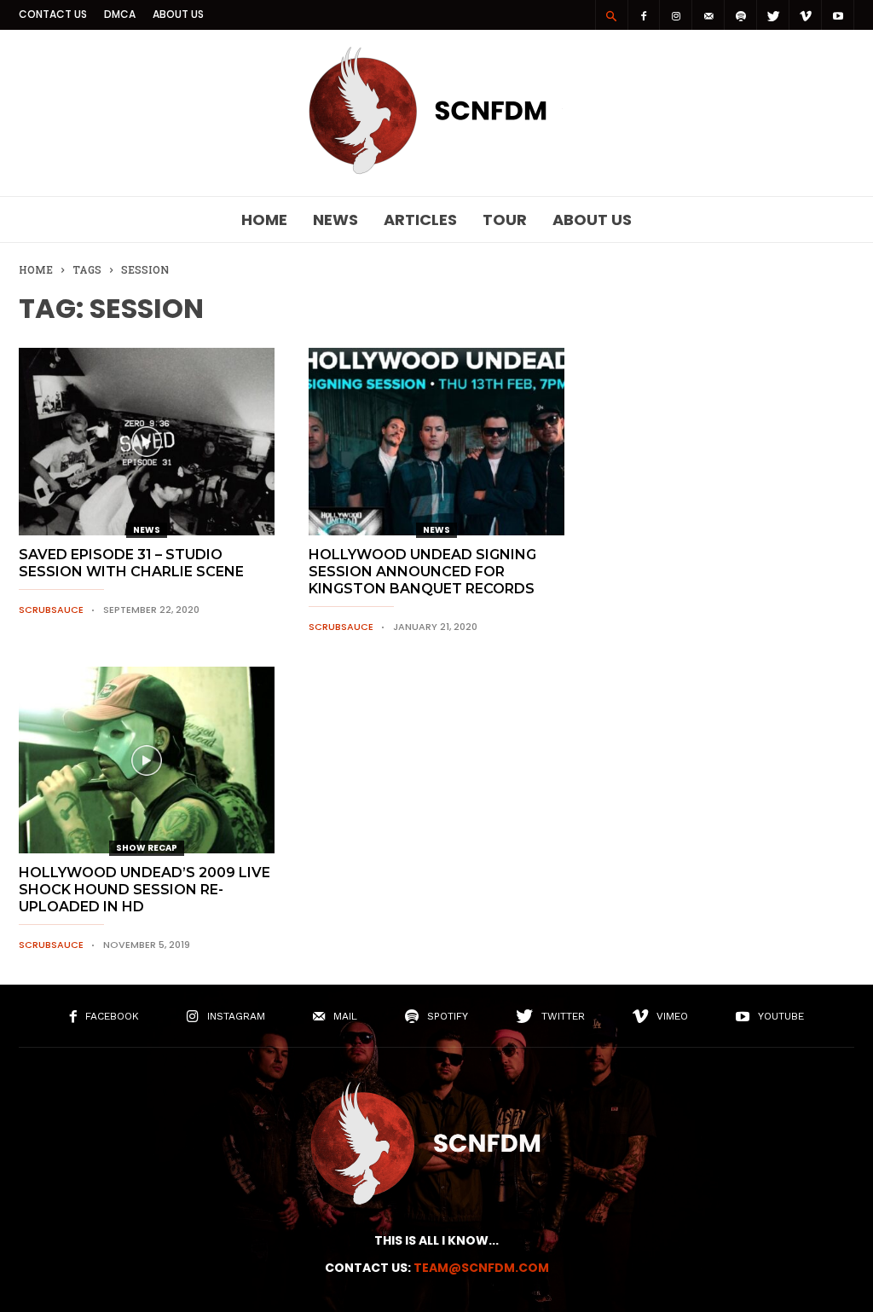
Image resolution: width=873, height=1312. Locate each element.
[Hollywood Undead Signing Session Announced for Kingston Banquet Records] (436, 441)
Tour (505, 219)
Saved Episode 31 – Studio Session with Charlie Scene (131, 563)
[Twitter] (773, 15)
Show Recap (146, 847)
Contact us (53, 14)
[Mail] (708, 15)
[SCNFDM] (436, 169)
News (335, 219)
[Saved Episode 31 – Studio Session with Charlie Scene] (147, 441)
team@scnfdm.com (481, 1267)
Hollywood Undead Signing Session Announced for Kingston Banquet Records (422, 571)
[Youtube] (838, 15)
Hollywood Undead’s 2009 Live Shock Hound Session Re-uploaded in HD (144, 889)
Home (264, 219)
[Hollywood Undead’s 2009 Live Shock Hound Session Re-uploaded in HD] (147, 760)
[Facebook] (643, 15)
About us (178, 14)
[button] (611, 15)
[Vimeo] (805, 15)
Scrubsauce (51, 609)
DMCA (120, 14)
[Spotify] (741, 15)
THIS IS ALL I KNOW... (436, 1240)
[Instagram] (676, 15)
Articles (420, 219)
